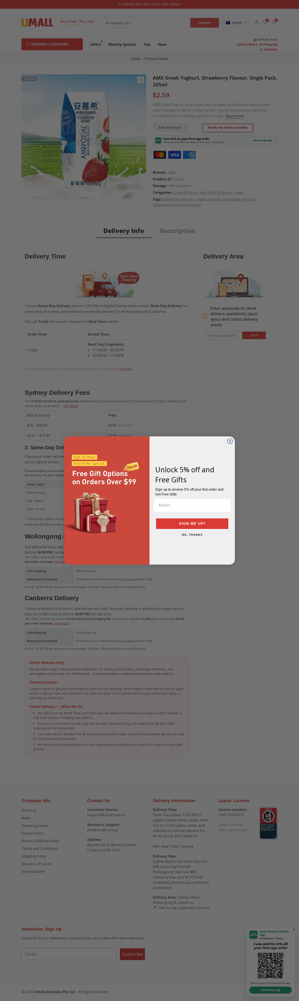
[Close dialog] (230, 441)
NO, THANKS (192, 534)
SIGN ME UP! (192, 523)
